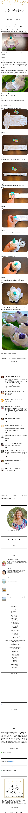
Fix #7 (8, 594)
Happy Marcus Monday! (15, 631)
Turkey (2, 744)
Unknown (7, 399)
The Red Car (15, 634)
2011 (13, 669)
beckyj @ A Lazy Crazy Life (11, 435)
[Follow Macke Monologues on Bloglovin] (7, 762)
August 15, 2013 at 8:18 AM (13, 406)
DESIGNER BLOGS (18, 812)
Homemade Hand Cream (13, 559)
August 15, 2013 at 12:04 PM (15, 443)
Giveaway (25, 733)
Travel (26, 742)
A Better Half (15, 637)
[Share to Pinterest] (25, 358)
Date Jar (9, 568)
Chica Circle (14, 353)
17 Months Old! (15, 633)
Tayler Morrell (8, 391)
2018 (14, 611)
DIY (16, 361)
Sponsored (18, 742)
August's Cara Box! (15, 630)
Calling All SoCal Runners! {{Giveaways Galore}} (15, 640)
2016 (13, 614)
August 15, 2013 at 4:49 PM (13, 468)
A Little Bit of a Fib (15, 648)
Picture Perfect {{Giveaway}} (15, 647)
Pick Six (15, 650)
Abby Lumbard (8, 450)
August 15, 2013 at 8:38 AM (14, 418)
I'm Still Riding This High (15, 636)
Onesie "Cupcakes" (15, 641)
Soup (15, 742)
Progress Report (13, 741)
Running (20, 741)
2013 (13, 618)
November (14, 620)
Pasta (17, 739)
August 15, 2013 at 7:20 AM (16, 399)
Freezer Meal (19, 733)
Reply (6, 388)
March (14, 663)
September (14, 623)
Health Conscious (13, 735)
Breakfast (15, 732)
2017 (14, 612)
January (14, 665)
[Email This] (19, 358)
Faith (6, 468)
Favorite (10, 733)
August (14, 625)
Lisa (6, 376)
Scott (23, 741)
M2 (23, 736)
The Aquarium (15, 651)
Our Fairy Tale (8, 394)
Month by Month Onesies (15, 643)
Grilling (8, 735)
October (14, 622)
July (14, 657)
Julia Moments (21, 735)
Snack (12, 742)
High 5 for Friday (15, 654)
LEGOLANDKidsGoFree (7, 736)
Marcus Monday (20, 738)
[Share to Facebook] (23, 358)
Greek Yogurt (3, 735)
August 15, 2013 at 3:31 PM (14, 460)
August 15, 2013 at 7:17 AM (13, 376)
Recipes (9, 19)
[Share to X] (22, 358)
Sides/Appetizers (4, 742)
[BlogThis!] (20, 358)
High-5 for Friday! (15, 626)
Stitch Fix (23, 742)
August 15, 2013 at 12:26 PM (18, 450)
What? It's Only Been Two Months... (15, 629)
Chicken (19, 732)
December (14, 619)
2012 (13, 667)
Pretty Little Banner (15, 644)
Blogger (16, 807)
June (14, 658)
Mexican (25, 738)
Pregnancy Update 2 (5, 741)
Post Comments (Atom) (10, 498)
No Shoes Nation (15, 655)
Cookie (22, 732)
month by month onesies (15, 61)
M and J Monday (17, 736)
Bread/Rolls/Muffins (9, 732)
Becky (6, 418)
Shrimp (25, 741)
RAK (17, 741)
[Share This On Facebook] (10, 364)
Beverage (3, 732)
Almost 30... (15, 627)
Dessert (4, 733)
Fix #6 (8, 577)
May (14, 660)
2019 (14, 609)
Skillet (9, 742)
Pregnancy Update (23, 739)
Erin (6, 406)
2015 (13, 615)
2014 (13, 616)
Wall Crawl (6, 744)
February (14, 664)
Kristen (6, 460)
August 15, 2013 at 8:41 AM (16, 425)
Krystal (6, 443)
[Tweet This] (14, 364)
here (3, 54)
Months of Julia (4, 739)
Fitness (17, 19)
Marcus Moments (9, 738)
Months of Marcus (12, 739)
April (14, 661)
